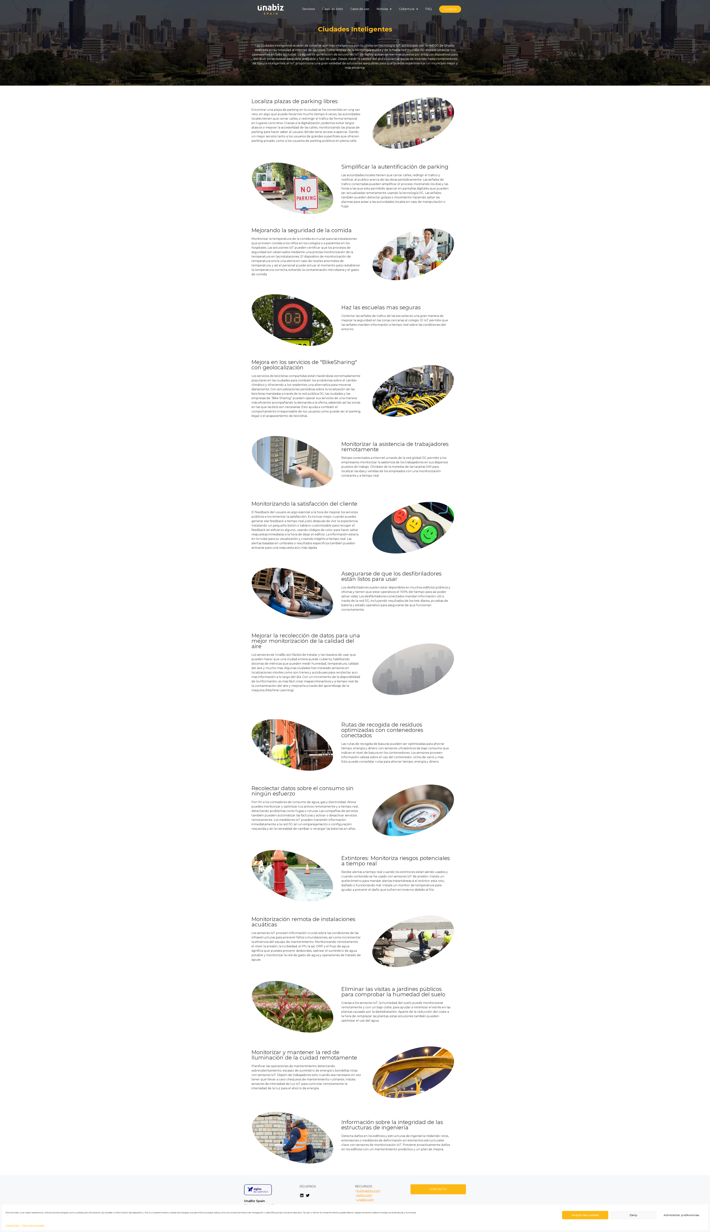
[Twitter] (307, 1196)
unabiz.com (365, 1199)
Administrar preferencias (681, 1215)
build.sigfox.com (368, 1191)
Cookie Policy (13, 1225)
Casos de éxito (332, 9)
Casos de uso (359, 9)
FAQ (428, 9)
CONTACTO (438, 1189)
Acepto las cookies (585, 1215)
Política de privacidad (33, 1225)
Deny (633, 1215)
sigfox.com (364, 1195)
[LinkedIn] (302, 1196)
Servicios (308, 9)
